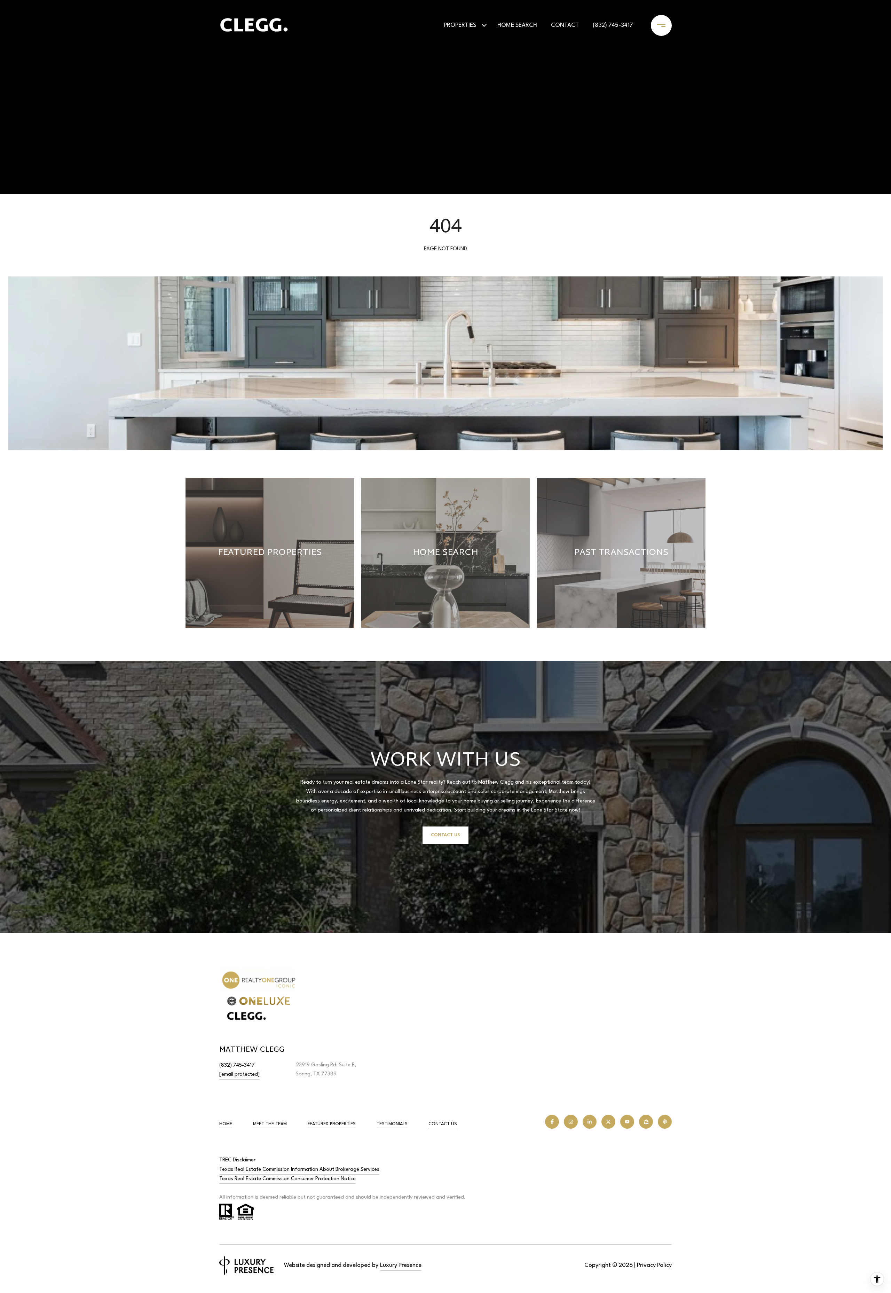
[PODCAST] (665, 1122)
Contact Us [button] (445, 835)
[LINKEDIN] (590, 1122)
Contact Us (442, 1124)
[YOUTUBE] (627, 1122)
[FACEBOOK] (552, 1122)
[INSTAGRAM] (571, 1122)
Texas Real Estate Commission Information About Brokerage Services (299, 1169)
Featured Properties (332, 1124)
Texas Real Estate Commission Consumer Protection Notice (287, 1179)
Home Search (517, 25)
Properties (460, 25)
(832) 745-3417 (613, 25)
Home (225, 1124)
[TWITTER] (608, 1122)
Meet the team (270, 1124)
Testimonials (392, 1124)
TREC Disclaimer (237, 1160)
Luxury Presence (400, 1265)
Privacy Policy (654, 1265)
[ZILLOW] (646, 1122)
